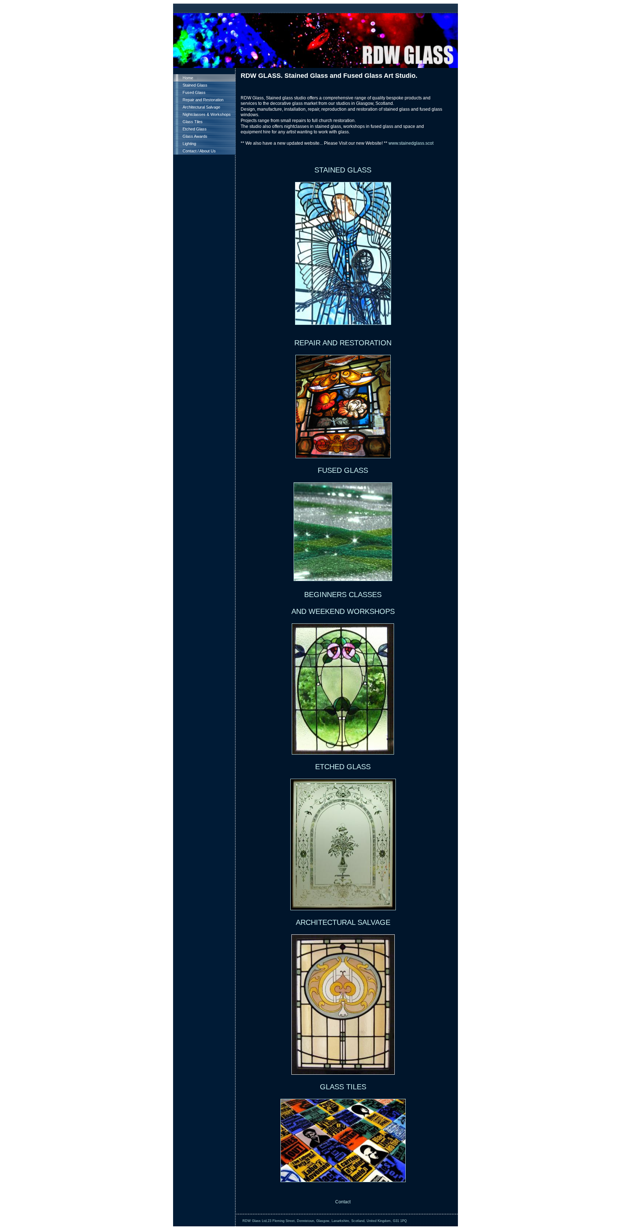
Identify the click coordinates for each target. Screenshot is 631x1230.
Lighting (189, 143)
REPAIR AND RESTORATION (342, 343)
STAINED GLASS (342, 170)
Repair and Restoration (203, 100)
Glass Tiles (193, 121)
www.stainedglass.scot (411, 143)
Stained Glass (195, 85)
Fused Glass (194, 92)
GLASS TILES (343, 1087)
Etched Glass (195, 129)
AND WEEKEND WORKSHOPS (343, 611)
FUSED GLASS (343, 470)
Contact (343, 1201)
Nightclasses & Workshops (207, 114)
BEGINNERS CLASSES (343, 595)
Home (188, 78)
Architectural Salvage (201, 107)
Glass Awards (195, 136)
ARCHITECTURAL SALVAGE (343, 922)
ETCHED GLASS (343, 767)
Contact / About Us (199, 151)
